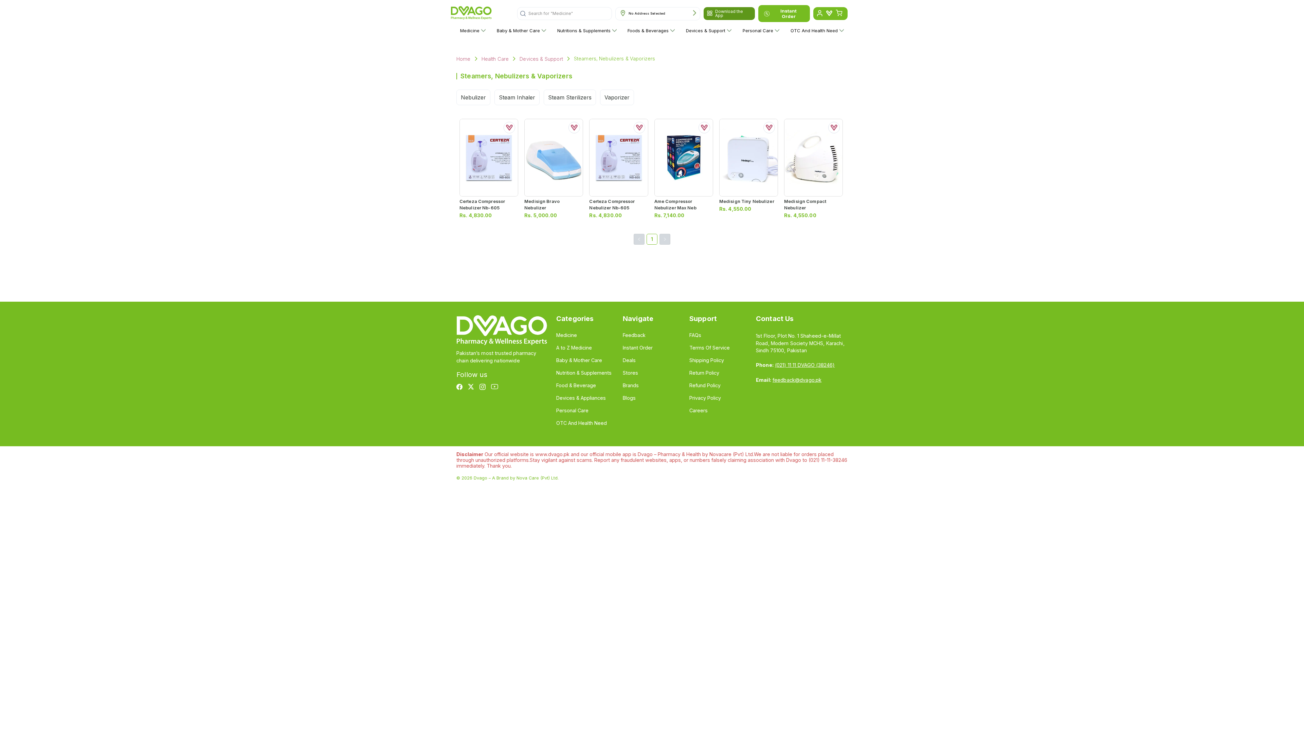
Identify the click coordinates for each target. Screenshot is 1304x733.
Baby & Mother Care (518, 30)
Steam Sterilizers (570, 97)
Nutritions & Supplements (584, 30)
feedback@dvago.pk (797, 380)
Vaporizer (617, 97)
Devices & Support (705, 30)
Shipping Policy (706, 360)
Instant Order (788, 13)
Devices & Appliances (581, 398)
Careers (698, 410)
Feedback (634, 335)
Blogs (629, 398)
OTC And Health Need (814, 30)
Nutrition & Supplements (584, 373)
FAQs (695, 335)
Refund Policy (705, 385)
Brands (631, 385)
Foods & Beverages (648, 30)
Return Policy (704, 373)
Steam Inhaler (517, 97)
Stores (630, 373)
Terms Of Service (709, 348)
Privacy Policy (705, 398)
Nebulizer (473, 97)
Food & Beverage (576, 385)
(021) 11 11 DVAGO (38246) (805, 365)
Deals (629, 360)
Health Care (495, 59)
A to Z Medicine (574, 348)
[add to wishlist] (509, 127)
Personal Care (758, 30)
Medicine (469, 30)
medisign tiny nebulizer (746, 201)
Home (463, 59)
